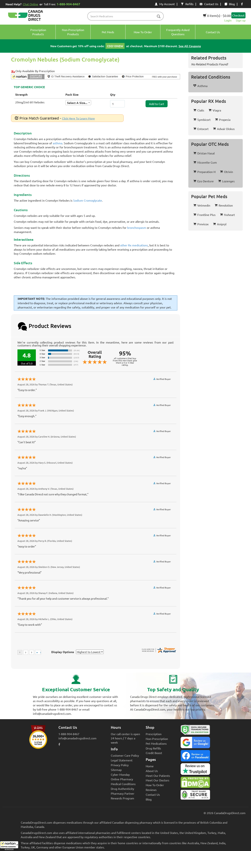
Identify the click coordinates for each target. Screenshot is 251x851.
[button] (9, 846)
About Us (152, 771)
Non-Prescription (157, 738)
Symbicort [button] (204, 119)
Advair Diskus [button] (226, 129)
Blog (232, 4)
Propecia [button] (224, 119)
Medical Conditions (123, 784)
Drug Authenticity (122, 788)
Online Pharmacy (122, 779)
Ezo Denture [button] (205, 181)
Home (150, 766)
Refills (189, 4)
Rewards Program (122, 798)
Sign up (240, 20)
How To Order (155, 785)
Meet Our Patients (158, 775)
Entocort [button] (203, 129)
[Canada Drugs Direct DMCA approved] (195, 783)
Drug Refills (153, 748)
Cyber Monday (120, 774)
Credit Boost (154, 753)
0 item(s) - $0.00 (218, 15)
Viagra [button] (217, 110)
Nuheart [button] (229, 214)
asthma (57, 143)
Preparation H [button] (206, 172)
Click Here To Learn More (78, 118)
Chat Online (30, 4)
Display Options (62, 652)
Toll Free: (62, 4)
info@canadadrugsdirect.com (77, 738)
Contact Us (211, 4)
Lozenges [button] (228, 181)
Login (228, 20)
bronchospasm (136, 227)
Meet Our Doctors (157, 780)
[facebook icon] (241, 4)
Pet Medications (156, 743)
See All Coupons (190, 46)
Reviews (151, 790)
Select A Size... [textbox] (77, 103)
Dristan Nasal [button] (206, 153)
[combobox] (78, 102)
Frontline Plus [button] (206, 214)
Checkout (238, 15)
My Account (167, 4)
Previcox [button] (203, 224)
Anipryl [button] (221, 224)
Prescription (154, 734)
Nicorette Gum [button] (207, 162)
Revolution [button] (226, 205)
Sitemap (116, 769)
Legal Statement (121, 760)
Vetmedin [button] (203, 205)
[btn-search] (158, 16)
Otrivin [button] (228, 172)
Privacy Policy (120, 765)
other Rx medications (134, 245)
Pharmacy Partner (122, 793)
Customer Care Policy (125, 755)
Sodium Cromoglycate (87, 200)
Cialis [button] (200, 110)
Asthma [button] (202, 86)
